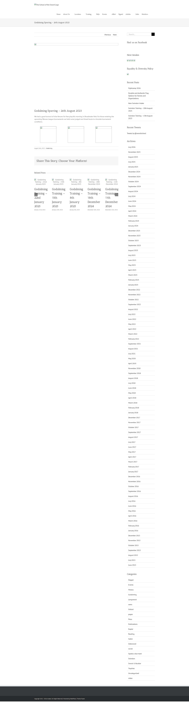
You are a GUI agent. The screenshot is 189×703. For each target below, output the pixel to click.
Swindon (131, 658)
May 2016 (132, 511)
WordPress (73, 699)
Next (114, 35)
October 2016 (133, 486)
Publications (132, 624)
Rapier (130, 629)
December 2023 (134, 231)
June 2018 (132, 388)
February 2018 (133, 408)
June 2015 (132, 565)
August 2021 (133, 349)
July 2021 (131, 353)
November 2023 (134, 235)
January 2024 (133, 226)
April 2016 (132, 516)
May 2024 (132, 206)
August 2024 (133, 191)
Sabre (130, 639)
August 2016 (133, 496)
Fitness (131, 590)
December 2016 (134, 476)
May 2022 (132, 324)
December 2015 (134, 535)
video (130, 678)
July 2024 (131, 196)
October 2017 (133, 427)
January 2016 (133, 530)
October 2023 (133, 240)
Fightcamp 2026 (134, 88)
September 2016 (134, 491)
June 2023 (132, 260)
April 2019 (132, 363)
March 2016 (132, 521)
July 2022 (131, 314)
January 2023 (133, 285)
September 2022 (134, 304)
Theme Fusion (81, 699)
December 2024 (134, 172)
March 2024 (132, 216)
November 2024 (134, 176)
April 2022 (132, 329)
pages (130, 614)
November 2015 (134, 540)
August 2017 (133, 437)
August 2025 (133, 157)
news (130, 604)
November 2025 (134, 152)
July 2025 (131, 162)
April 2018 (132, 398)
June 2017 (132, 447)
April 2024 (132, 211)
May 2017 (132, 452)
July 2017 (131, 442)
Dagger (131, 580)
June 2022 (132, 319)
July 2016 (131, 501)
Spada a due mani (135, 654)
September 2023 (134, 245)
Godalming (49, 148)
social (130, 649)
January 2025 (133, 167)
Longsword (132, 599)
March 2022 (132, 334)
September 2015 (134, 550)
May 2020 (132, 358)
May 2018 (132, 393)
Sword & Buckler (134, 663)
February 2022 (133, 339)
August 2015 (133, 555)
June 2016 (132, 506)
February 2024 (133, 221)
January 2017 (133, 471)
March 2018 (132, 403)
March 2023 (132, 275)
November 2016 (134, 481)
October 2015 (133, 545)
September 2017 (134, 432)
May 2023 (132, 265)
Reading (131, 634)
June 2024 (132, 201)
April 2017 (132, 457)
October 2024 (133, 181)
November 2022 (134, 294)
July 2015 (131, 560)
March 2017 (132, 462)
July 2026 (131, 147)
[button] (151, 14)
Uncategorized (133, 673)
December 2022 (134, 290)
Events (130, 585)
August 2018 (133, 378)
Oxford (130, 609)
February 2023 (133, 280)
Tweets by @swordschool (136, 133)
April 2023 (132, 270)
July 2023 (131, 255)
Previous (108, 35)
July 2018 (131, 383)
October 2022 (133, 299)
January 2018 (133, 412)
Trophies (131, 668)
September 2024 (134, 186)
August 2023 (133, 250)
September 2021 (134, 344)
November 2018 (134, 368)
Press (130, 619)
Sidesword (132, 644)
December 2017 (134, 417)
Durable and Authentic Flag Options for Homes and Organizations (138, 95)
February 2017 (133, 467)
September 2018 (134, 373)
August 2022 (133, 309)
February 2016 (133, 526)
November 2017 (134, 422)
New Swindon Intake (136, 103)
